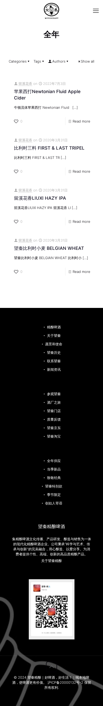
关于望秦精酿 (51, 561)
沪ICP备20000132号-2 (66, 682)
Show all (87, 61)
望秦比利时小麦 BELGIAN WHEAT (49, 248)
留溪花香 (25, 83)
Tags (37, 61)
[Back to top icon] (51, 666)
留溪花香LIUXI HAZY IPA (40, 198)
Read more (81, 121)
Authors (58, 61)
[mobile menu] (95, 10)
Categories (18, 61)
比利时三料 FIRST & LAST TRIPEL (49, 148)
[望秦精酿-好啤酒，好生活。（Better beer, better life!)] (51, 11)
